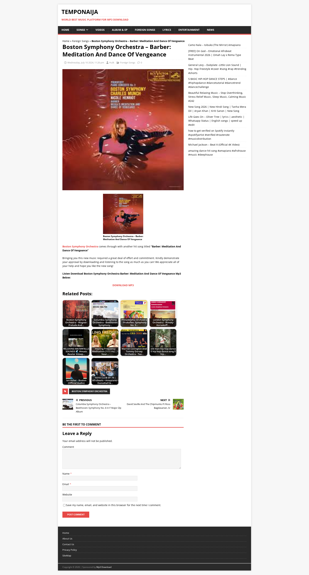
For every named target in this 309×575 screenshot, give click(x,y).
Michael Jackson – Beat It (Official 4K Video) (213, 144)
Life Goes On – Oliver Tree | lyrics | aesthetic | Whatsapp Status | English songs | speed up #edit (216, 120)
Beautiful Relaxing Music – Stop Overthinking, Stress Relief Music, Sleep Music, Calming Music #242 (217, 97)
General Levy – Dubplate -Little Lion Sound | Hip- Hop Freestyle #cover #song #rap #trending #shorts (217, 69)
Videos (100, 29)
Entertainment (189, 29)
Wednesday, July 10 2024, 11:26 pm (85, 62)
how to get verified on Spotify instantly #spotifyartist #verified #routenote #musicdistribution (211, 134)
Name (66, 473)
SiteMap (66, 555)
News (210, 29)
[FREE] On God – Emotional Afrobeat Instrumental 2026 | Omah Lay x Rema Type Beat (214, 55)
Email (66, 484)
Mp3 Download (103, 567)
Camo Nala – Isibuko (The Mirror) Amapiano (214, 45)
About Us (67, 538)
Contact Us (68, 544)
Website (67, 494)
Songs (81, 29)
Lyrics (167, 29)
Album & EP (119, 29)
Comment (68, 447)
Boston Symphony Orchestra (89, 391)
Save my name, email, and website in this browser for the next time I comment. (113, 505)
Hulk (111, 62)
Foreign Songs (145, 29)
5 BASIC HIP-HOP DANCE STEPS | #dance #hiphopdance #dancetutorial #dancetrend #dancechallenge (214, 83)
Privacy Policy (69, 549)
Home (65, 29)
